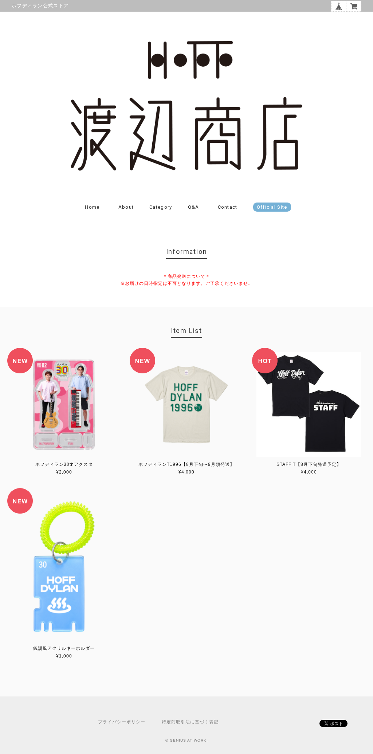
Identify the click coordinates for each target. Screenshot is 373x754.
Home (92, 207)
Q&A (193, 207)
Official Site (272, 207)
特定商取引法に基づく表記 (190, 721)
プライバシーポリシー (121, 721)
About (126, 207)
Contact (227, 207)
